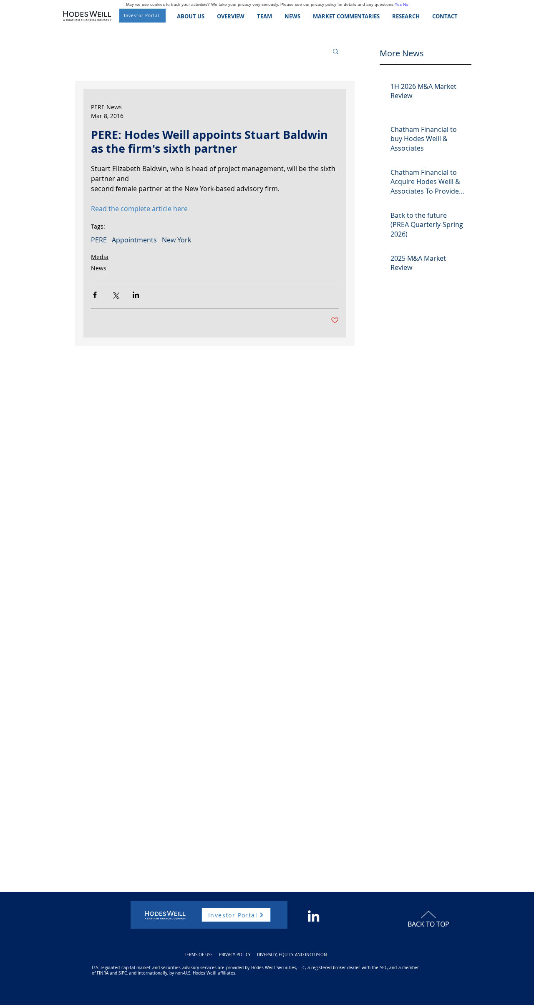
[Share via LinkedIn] (136, 295)
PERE (99, 240)
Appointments (134, 240)
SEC (383, 967)
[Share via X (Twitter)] (115, 295)
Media (99, 257)
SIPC (122, 973)
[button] (336, 51)
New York (176, 240)
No (405, 4)
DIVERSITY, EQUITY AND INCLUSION (292, 954)
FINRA (102, 973)
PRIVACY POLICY (235, 954)
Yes (398, 4)
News (98, 268)
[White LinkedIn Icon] (313, 916)
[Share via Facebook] (95, 295)
